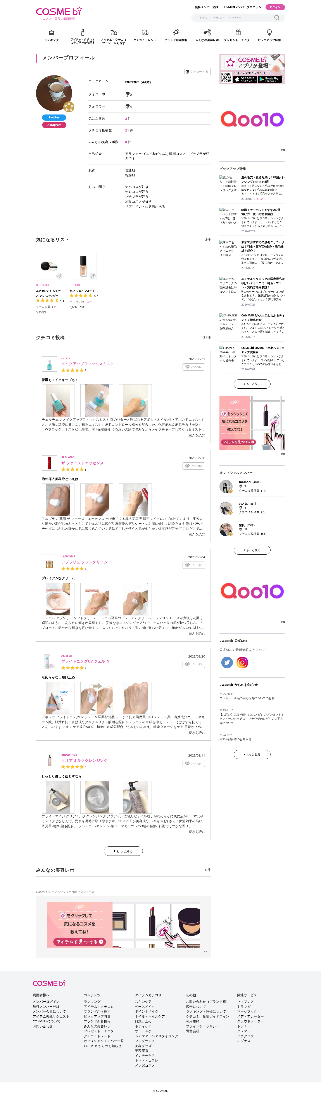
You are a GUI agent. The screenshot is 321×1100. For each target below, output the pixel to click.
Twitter (54, 117)
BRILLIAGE (43, 285)
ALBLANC (67, 457)
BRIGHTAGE (69, 755)
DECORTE (76, 285)
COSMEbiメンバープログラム (242, 7)
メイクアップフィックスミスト (87, 363)
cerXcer (66, 358)
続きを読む (197, 435)
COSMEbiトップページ (51, 892)
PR (205, 952)
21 (127, 130)
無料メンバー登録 (206, 7)
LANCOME (68, 556)
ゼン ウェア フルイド (82, 290)
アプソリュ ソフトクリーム (84, 561)
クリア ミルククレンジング (84, 760)
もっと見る (253, 384)
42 (88, 302)
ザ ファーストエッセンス (82, 462)
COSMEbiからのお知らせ (238, 684)
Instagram (54, 125)
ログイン (275, 7)
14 (55, 307)
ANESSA (66, 656)
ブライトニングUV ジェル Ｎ (85, 661)
